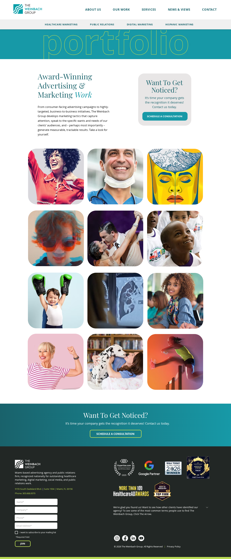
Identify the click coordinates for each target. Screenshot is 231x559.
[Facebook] (125, 538)
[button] (115, 9)
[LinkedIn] (133, 538)
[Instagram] (117, 538)
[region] (56, 175)
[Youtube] (141, 538)
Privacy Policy (174, 546)
